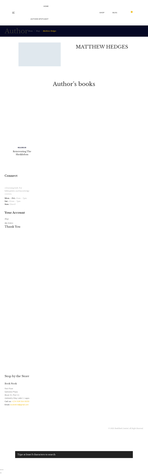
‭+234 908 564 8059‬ (20, 401)
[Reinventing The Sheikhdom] (22, 119)
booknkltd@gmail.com (19, 404)
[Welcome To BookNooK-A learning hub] (74, 12)
